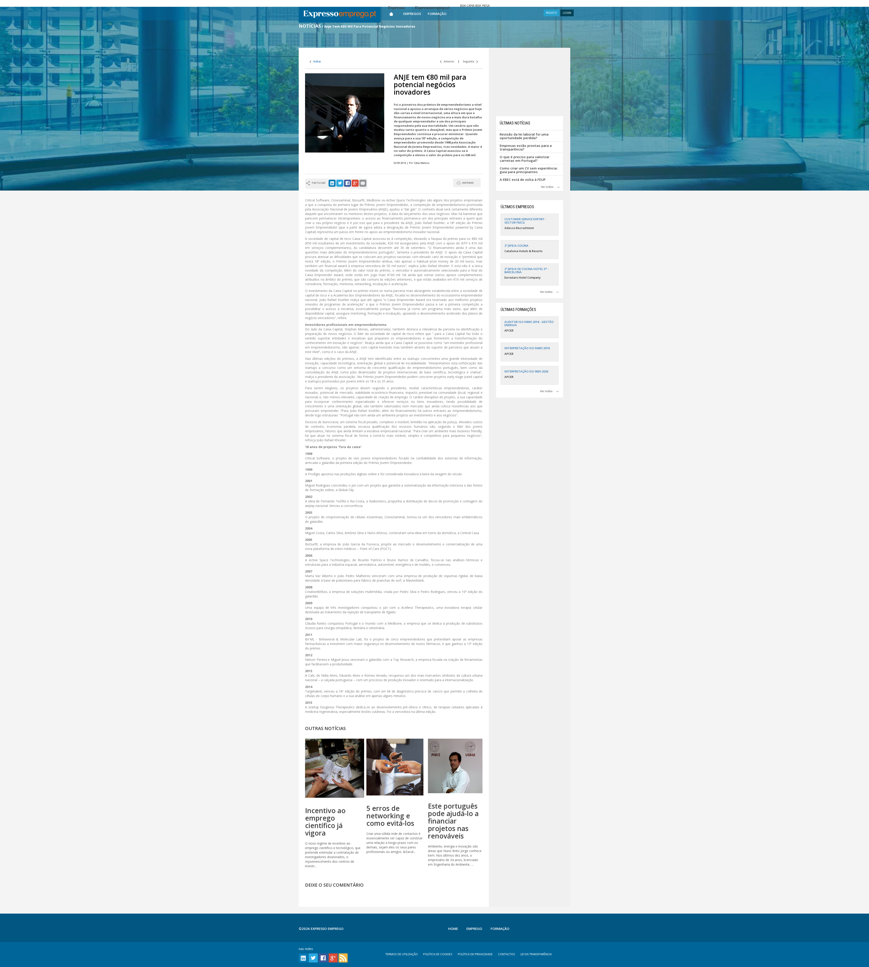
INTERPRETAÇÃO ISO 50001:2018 (527, 348)
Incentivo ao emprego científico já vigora (325, 822)
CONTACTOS (506, 954)
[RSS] (343, 957)
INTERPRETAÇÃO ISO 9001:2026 (526, 371)
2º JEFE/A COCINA (516, 246)
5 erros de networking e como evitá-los (390, 816)
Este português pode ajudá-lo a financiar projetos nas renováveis (453, 820)
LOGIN (567, 13)
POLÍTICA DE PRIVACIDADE (475, 954)
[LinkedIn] (332, 182)
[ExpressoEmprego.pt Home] (340, 15)
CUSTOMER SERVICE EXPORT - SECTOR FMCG (525, 220)
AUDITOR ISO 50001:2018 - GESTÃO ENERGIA (529, 323)
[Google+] (355, 182)
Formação (437, 13)
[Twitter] (339, 182)
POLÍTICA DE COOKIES (437, 954)
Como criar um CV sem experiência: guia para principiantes (529, 170)
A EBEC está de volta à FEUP (523, 179)
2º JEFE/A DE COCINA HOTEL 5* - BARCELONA (526, 270)
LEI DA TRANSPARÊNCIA (536, 954)
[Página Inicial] (391, 13)
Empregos (412, 13)
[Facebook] (347, 182)
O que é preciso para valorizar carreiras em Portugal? (524, 159)
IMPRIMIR (468, 182)
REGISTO (551, 13)
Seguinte (469, 61)
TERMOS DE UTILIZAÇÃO (401, 954)
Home (453, 928)
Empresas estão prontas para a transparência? (526, 147)
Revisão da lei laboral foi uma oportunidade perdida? (524, 136)
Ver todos (549, 187)
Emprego (474, 928)
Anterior (448, 61)
